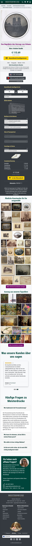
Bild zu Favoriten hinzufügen (17, 78)
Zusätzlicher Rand (7, 94)
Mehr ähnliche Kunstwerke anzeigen (16, 286)
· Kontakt (4, 507)
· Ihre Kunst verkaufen (22, 509)
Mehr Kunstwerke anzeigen (16, 345)
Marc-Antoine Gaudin (7, 7)
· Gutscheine (19, 517)
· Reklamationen (5, 517)
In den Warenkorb (17, 178)
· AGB (3, 511)
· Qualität (19, 511)
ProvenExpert (13, 383)
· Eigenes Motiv (20, 507)
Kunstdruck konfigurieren (17, 58)
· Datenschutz (5, 513)
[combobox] (16, 97)
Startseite (3, 5)
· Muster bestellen (21, 519)
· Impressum (5, 509)
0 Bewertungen (19, 81)
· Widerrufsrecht (5, 515)
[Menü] (1, 2)
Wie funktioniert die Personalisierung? (15, 408)
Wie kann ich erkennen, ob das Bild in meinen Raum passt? (14, 436)
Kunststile (9, 5)
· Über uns (4, 519)
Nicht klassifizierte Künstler (19, 5)
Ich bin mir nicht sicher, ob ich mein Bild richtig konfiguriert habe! (15, 449)
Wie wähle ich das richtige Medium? (14, 442)
